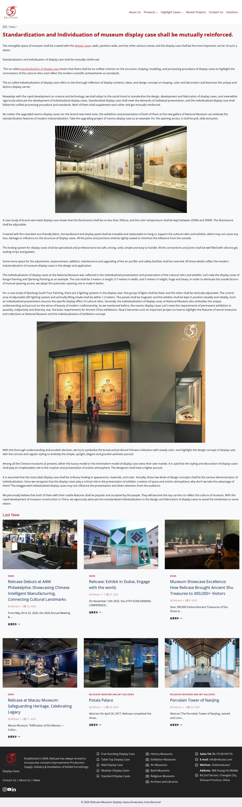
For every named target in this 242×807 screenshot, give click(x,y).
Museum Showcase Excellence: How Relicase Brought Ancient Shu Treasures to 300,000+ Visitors (201, 587)
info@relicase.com (220, 759)
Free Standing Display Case (118, 754)
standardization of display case (39, 69)
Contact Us (216, 12)
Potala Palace (101, 700)
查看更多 (13, 624)
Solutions (232, 12)
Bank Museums (160, 770)
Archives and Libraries (164, 781)
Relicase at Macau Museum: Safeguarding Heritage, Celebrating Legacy (40, 706)
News (11, 576)
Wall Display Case (112, 765)
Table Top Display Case (115, 759)
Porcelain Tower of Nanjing (194, 700)
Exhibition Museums (163, 759)
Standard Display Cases (115, 776)
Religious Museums (163, 776)
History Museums (162, 754)
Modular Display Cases (115, 770)
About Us (135, 12)
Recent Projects (196, 12)
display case (82, 46)
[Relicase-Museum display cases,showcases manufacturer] (11, 12)
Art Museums (159, 765)
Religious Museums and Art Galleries (111, 694)
